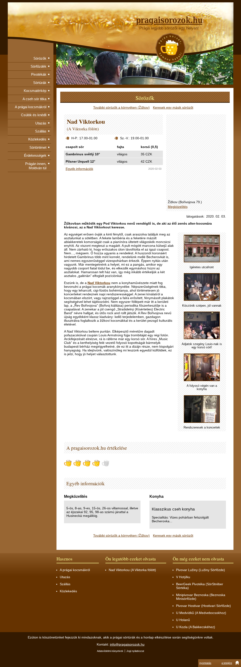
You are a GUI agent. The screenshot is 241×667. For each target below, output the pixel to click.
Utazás (40, 123)
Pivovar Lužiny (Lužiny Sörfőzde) (200, 570)
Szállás (40, 131)
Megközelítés (178, 207)
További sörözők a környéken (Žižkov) (121, 107)
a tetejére (226, 663)
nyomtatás (205, 663)
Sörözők (39, 58)
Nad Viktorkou (99, 283)
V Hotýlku (183, 577)
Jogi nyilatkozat (135, 651)
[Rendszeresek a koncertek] (201, 409)
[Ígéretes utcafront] (201, 248)
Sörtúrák (39, 83)
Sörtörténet (37, 147)
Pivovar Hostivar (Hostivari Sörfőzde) (203, 606)
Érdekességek (35, 155)
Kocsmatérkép (35, 91)
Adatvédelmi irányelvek (110, 651)
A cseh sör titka (34, 99)
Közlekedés (37, 139)
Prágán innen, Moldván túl (35, 166)
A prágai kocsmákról (30, 107)
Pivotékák (38, 74)
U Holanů (183, 620)
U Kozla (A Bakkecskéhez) (195, 627)
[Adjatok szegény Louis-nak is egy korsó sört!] (201, 325)
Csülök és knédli (33, 115)
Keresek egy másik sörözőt (173, 107)
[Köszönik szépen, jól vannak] (201, 287)
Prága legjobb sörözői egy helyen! (169, 28)
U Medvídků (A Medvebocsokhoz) (201, 613)
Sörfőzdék (38, 66)
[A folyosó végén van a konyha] (201, 367)
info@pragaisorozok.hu (127, 644)
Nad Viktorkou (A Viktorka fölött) (132, 570)
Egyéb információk (79, 169)
